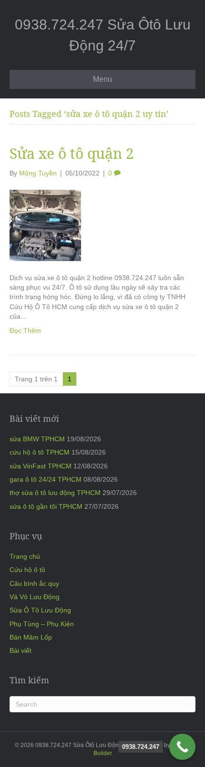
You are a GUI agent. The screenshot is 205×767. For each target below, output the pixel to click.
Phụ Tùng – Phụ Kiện (42, 624)
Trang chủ (25, 556)
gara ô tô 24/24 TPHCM (46, 479)
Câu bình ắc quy (34, 583)
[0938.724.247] (182, 747)
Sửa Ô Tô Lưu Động (40, 610)
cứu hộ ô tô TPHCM (40, 452)
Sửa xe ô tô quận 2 (72, 153)
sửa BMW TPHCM (37, 439)
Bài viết (20, 650)
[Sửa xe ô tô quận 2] (45, 225)
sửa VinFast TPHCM (41, 466)
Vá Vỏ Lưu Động (35, 597)
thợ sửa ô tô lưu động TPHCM (55, 492)
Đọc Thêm (25, 330)
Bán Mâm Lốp (31, 637)
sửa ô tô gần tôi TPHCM (46, 506)
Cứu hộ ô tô (27, 569)
